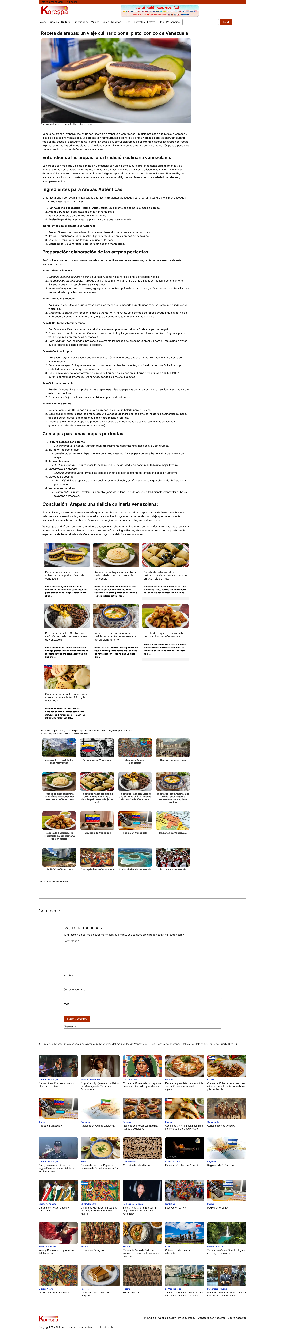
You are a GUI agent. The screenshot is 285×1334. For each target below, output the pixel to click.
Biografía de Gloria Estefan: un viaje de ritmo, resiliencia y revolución (140, 1210)
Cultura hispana (130, 1079)
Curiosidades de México (136, 1165)
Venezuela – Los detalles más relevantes (59, 761)
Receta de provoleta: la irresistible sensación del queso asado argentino (184, 1086)
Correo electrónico (74, 989)
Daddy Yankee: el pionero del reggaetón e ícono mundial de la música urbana (56, 1168)
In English (72, 1)
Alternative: (70, 1026)
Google (110, 730)
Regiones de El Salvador (221, 1165)
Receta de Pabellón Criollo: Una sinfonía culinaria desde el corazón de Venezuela (66, 636)
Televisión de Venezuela (97, 832)
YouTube (128, 730)
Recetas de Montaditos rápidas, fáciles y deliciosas (140, 1127)
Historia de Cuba (132, 1292)
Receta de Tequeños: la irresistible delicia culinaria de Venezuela (165, 635)
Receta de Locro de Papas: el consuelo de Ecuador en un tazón (99, 1167)
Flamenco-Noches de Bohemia (182, 1165)
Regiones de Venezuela (173, 832)
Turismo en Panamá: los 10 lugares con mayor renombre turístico (184, 1294)
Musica (42, 1079)
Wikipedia (118, 730)
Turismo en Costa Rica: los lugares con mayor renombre (226, 1252)
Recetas (169, 1079)
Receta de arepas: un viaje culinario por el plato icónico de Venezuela (64, 575)
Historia (84, 1246)
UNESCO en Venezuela (59, 869)
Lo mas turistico (215, 1246)
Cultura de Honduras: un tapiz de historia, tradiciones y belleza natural (99, 1210)
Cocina (210, 1079)
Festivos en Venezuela (173, 869)
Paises (168, 1246)
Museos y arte (46, 1289)
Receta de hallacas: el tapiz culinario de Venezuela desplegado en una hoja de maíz (165, 575)
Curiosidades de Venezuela (135, 869)
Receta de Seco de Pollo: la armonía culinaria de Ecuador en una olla (141, 1253)
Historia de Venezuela (173, 759)
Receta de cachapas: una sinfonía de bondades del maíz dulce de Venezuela (115, 575)
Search (226, 22)
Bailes (168, 1161)
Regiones (85, 1122)
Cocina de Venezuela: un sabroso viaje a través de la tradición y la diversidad (66, 697)
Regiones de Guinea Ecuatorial (98, 1125)
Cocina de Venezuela (49, 881)
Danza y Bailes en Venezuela (97, 869)
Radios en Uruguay (217, 1207)
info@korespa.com (52, 1)
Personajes (53, 1079)
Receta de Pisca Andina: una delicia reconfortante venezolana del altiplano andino (115, 636)
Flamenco (177, 1161)
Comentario (71, 940)
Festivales (170, 1204)
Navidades (51, 1204)
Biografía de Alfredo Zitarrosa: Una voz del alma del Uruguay (226, 1294)
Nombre (68, 975)
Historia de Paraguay (92, 1250)
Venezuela (65, 881)
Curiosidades (213, 1122)
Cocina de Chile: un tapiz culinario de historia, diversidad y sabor (184, 1127)
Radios (42, 1122)
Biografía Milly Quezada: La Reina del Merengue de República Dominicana (100, 1086)
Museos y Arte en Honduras (54, 1292)
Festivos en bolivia (175, 1207)
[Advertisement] (218, 80)
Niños (41, 1204)
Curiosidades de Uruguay (221, 1125)
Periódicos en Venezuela (97, 759)
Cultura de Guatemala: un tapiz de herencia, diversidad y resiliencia (142, 1085)
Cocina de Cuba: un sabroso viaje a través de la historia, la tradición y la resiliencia (226, 1086)
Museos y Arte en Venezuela (135, 761)
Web (66, 1003)
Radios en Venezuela (135, 832)
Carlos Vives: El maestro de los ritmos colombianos (56, 1085)
